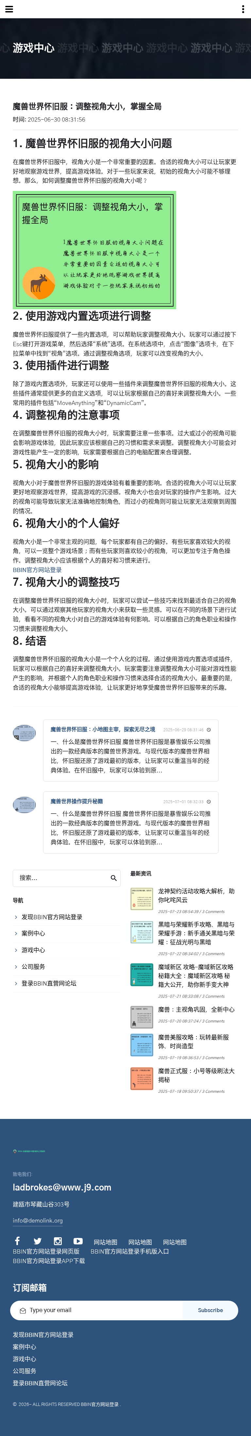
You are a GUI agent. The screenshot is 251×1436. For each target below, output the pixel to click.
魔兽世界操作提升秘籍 (77, 801)
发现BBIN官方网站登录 (43, 1335)
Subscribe (210, 1310)
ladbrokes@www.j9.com (62, 1188)
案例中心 (24, 1347)
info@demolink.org (38, 1221)
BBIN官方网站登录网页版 (46, 1252)
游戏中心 (24, 1359)
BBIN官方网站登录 (100, 1404)
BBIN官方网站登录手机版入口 (130, 1252)
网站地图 (105, 1243)
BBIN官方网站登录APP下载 (49, 1261)
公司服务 (24, 1372)
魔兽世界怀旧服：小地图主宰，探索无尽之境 (103, 729)
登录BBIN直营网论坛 (40, 1384)
